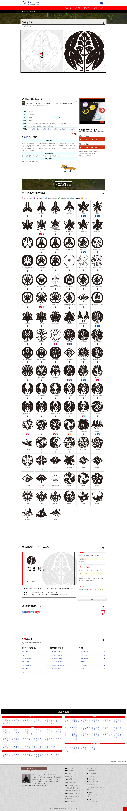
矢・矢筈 (116, 736)
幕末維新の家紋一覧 (57, 655)
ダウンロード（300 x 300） (90, 139)
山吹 (34, 746)
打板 (65, 735)
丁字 (38, 739)
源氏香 (85, 748)
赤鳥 (65, 721)
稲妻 (23, 721)
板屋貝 (3, 755)
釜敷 (114, 721)
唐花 (29, 721)
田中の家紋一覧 (27, 662)
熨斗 (74, 735)
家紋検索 (69, 779)
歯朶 (14, 739)
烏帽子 (78, 721)
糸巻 (74, 721)
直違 (74, 747)
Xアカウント (90, 790)
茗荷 (29, 746)
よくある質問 (84, 665)
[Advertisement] (63, 84)
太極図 (94, 748)
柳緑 (101, 589)
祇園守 (116, 721)
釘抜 (123, 721)
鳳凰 (54, 755)
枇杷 (16, 746)
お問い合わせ (92, 773)
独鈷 (72, 735)
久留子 (67, 728)
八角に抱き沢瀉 (62, 129)
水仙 (18, 739)
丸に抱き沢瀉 (32, 129)
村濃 (47, 721)
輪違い (56, 721)
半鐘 (107, 721)
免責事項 (91, 779)
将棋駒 (83, 728)
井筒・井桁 (67, 749)
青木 (5, 731)
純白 (81, 589)
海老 (9, 755)
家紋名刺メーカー (85, 651)
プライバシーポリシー (95, 782)
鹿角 (29, 755)
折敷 (83, 721)
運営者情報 (92, 784)
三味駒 (94, 728)
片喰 (43, 731)
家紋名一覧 (68, 8)
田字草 (47, 739)
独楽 (85, 728)
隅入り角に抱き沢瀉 (53, 129)
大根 (29, 739)
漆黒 (86, 589)
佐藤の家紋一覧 (27, 651)
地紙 (120, 728)
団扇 (76, 721)
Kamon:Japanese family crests (95, 787)
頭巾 (100, 728)
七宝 (36, 721)
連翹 (47, 746)
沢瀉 (60, 117)
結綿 (114, 735)
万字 (89, 747)
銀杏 (18, 731)
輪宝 (120, 735)
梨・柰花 (54, 740)
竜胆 (45, 746)
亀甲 (34, 721)
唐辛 (49, 739)
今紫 (81, 593)
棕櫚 (16, 739)
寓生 (25, 746)
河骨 (3, 739)
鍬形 (72, 728)
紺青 (96, 589)
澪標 (81, 747)
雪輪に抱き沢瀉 (71, 129)
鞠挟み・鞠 (112, 737)
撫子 (60, 739)
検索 (102, 8)
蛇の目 (98, 728)
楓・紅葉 (31, 732)
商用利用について (93, 776)
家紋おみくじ (84, 655)
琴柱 (81, 728)
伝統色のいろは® (92, 794)
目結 (49, 721)
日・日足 (3, 722)
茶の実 (36, 739)
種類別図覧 (77, 8)
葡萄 (20, 746)
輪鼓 (118, 735)
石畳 (70, 747)
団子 (118, 728)
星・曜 (7, 721)
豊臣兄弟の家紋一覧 (57, 658)
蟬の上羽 (36, 756)
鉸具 (94, 721)
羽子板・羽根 (76, 737)
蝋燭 (123, 735)
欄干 (83, 747)
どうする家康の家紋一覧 (58, 662)
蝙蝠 (25, 755)
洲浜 (105, 728)
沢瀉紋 (26, 11)
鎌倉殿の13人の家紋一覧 (58, 665)
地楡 (54, 746)
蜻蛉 (47, 755)
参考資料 (94, 8)
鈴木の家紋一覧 (27, 655)
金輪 (105, 721)
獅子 (31, 755)
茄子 (56, 739)
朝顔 (9, 731)
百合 (40, 746)
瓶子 (98, 735)
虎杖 (16, 731)
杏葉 (120, 721)
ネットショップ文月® (93, 801)
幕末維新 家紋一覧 (72, 785)
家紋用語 (86, 8)
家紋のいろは (34, 2)
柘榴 (12, 739)
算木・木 (92, 729)
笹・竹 (7, 739)
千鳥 (40, 755)
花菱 (40, 721)
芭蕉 (7, 746)
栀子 (56, 731)
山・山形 (9, 722)
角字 (92, 747)
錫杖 (96, 728)
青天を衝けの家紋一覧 (57, 668)
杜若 (36, 731)
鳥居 (76, 747)
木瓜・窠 (51, 722)
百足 (56, 755)
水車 (78, 747)
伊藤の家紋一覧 (27, 668)
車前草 (27, 732)
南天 (3, 746)
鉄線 (45, 739)
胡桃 (60, 731)
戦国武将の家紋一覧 (57, 651)
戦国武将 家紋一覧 (72, 782)
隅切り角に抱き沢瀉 (42, 129)
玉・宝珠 (114, 729)
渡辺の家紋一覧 (27, 665)
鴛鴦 (12, 755)
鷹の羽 (38, 755)
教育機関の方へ (84, 668)
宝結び (116, 728)
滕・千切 (123, 729)
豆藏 (109, 735)
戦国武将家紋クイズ (86, 658)
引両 (43, 721)
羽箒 (83, 735)
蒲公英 (34, 739)
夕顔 (36, 746)
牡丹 (23, 746)
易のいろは (91, 797)
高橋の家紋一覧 (27, 658)
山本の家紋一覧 (27, 672)
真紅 (91, 589)
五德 (78, 728)
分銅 (94, 735)
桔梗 (47, 731)
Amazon (101, 122)
